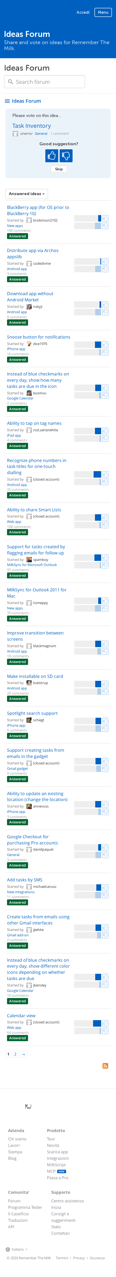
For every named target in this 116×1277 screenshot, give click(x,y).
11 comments (18, 896)
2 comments (17, 403)
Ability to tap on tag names (34, 423)
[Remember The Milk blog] (51, 1249)
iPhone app (16, 348)
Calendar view (21, 1016)
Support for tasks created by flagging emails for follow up (36, 550)
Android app (17, 268)
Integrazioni (58, 1158)
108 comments (19, 526)
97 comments (18, 569)
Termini (62, 1257)
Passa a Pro (57, 1177)
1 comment (60, 133)
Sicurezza (97, 1257)
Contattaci (60, 1233)
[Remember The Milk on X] (44, 1249)
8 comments (17, 317)
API (11, 1226)
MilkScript (56, 1164)
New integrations (21, 891)
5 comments (17, 730)
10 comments (18, 656)
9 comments (17, 773)
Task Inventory (31, 125)
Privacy (79, 1257)
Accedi (83, 12)
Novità (53, 1145)
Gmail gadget (17, 768)
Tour (51, 1138)
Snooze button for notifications (38, 337)
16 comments (18, 353)
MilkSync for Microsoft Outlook (32, 564)
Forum (14, 1200)
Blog (12, 1158)
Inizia (56, 1207)
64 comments (18, 1032)
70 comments (18, 612)
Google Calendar (20, 398)
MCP (56, 1171)
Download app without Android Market (30, 297)
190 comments (19, 230)
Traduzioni (18, 1220)
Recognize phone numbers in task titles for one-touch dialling (36, 466)
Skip (59, 169)
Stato (56, 1226)
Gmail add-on (18, 935)
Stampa (15, 1151)
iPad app (14, 435)
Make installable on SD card (35, 676)
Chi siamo (17, 1138)
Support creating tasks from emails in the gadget (35, 753)
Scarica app (57, 1151)
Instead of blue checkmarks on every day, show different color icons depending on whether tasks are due (38, 969)
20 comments (18, 693)
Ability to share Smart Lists (34, 510)
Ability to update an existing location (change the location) (37, 797)
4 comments (17, 440)
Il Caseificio (18, 1213)
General (41, 133)
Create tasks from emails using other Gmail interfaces (38, 920)
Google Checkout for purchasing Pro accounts (32, 840)
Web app (14, 521)
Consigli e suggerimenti (63, 1217)
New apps (15, 225)
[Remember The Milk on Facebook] (37, 1249)
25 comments (18, 489)
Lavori (14, 1145)
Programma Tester (25, 1207)
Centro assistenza (67, 1200)
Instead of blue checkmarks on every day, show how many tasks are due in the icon (38, 380)
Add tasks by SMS (24, 880)
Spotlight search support (32, 713)
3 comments (17, 273)
